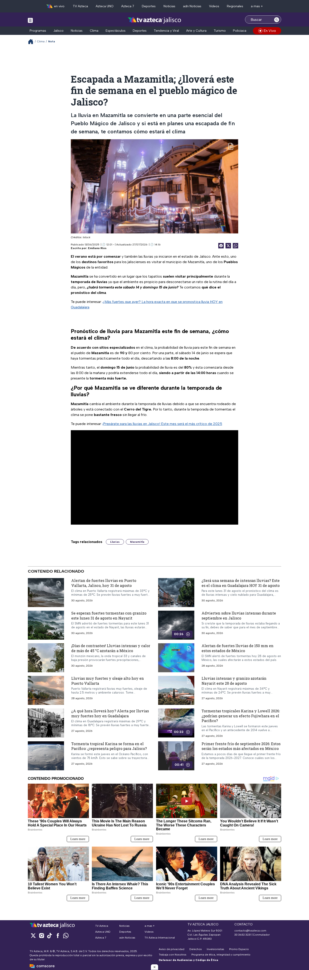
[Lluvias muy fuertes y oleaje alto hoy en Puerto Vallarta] (46, 690)
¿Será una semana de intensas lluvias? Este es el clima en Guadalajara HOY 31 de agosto (241, 583)
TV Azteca (80, 6)
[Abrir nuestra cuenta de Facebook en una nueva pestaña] (57, 935)
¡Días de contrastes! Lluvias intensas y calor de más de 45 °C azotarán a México (110, 648)
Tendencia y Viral (166, 31)
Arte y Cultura (196, 31)
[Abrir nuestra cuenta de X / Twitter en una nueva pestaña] (33, 935)
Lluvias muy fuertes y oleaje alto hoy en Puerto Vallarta (107, 681)
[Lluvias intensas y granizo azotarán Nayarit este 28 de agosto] (176, 690)
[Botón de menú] (30, 20)
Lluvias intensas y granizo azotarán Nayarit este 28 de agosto (234, 681)
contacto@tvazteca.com (250, 930)
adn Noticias (192, 6)
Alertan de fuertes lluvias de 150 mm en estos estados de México (237, 648)
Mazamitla (137, 541)
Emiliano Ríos (97, 248)
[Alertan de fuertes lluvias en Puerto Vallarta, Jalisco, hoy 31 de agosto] (46, 592)
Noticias (169, 6)
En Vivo (270, 31)
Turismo (220, 31)
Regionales (235, 6)
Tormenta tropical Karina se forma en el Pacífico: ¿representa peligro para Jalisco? (109, 746)
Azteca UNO (105, 6)
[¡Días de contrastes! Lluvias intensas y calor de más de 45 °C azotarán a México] (46, 657)
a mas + (257, 6)
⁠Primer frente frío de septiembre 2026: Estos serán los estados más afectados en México (241, 746)
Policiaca (239, 31)
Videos (214, 6)
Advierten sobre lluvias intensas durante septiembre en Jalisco (239, 615)
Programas (38, 31)
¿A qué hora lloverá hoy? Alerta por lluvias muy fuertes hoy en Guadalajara (110, 713)
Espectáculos (116, 31)
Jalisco (58, 31)
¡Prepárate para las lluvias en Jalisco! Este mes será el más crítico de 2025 (162, 424)
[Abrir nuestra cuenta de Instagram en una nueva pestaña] (41, 935)
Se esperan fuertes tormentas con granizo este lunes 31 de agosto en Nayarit (108, 615)
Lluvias (115, 541)
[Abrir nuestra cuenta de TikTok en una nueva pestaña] (49, 935)
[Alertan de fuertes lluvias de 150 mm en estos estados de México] (176, 657)
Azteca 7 (127, 6)
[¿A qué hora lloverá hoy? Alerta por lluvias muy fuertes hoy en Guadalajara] (46, 722)
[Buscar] (276, 19)
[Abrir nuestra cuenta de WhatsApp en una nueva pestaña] (66, 935)
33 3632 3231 (242, 934)
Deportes (149, 6)
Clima (94, 31)
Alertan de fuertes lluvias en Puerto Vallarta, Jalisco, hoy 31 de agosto (103, 583)
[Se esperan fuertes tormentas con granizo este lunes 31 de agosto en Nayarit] (46, 625)
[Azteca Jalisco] (154, 20)
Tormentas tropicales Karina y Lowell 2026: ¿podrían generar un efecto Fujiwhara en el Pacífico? (241, 715)
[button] (154, 967)
